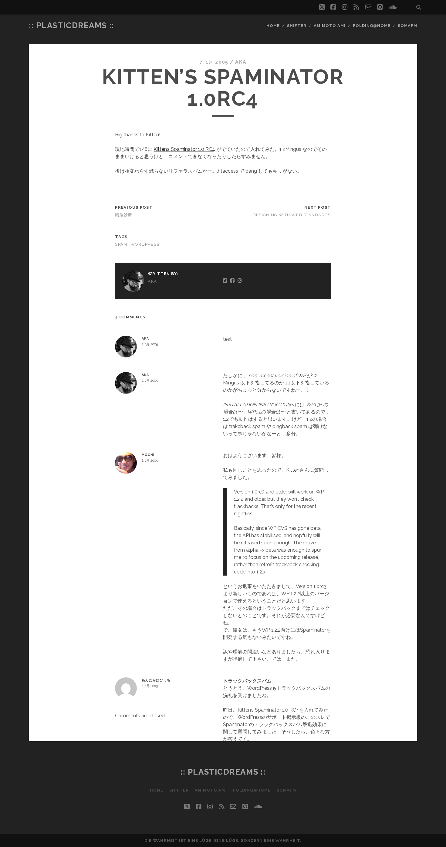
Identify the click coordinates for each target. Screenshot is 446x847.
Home (273, 25)
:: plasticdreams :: (71, 25)
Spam (121, 244)
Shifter (296, 25)
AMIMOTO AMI (330, 25)
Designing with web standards (292, 215)
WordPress (145, 244)
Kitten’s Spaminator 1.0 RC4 (184, 149)
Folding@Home (372, 25)
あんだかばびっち (156, 680)
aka (240, 62)
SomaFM (407, 25)
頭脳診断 (123, 215)
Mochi (148, 455)
